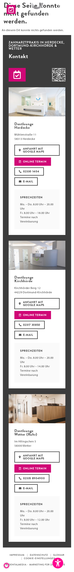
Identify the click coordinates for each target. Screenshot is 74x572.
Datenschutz (39, 555)
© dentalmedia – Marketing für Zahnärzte (35, 564)
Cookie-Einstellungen (39, 558)
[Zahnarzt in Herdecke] (37, 9)
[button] (17, 75)
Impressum (17, 555)
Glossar (58, 555)
